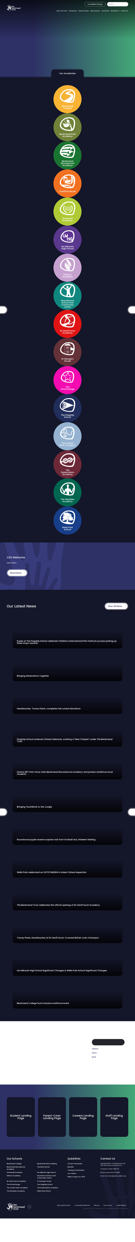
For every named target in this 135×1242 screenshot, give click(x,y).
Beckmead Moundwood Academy (16, 1168)
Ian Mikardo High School (46, 1172)
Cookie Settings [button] (121, 1205)
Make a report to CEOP (76, 1177)
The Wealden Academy (16, 1191)
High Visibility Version (64, 1205)
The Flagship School (45, 1184)
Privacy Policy (107, 1205)
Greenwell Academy (14, 1172)
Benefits (71, 1167)
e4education (124, 1208)
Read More (15, 572)
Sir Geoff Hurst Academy (16, 1181)
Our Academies (67, 73)
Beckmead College (14, 1164)
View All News (115, 606)
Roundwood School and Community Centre (46, 1177)
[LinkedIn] (29, 1207)
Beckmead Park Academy (47, 1164)
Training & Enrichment (76, 1170)
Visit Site (97, 1063)
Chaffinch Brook (43, 1167)
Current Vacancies (75, 1164)
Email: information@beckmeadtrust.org (113, 1176)
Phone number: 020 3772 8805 (110, 1172)
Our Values (72, 1173)
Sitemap (96, 1205)
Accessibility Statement (82, 1205)
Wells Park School (44, 1191)
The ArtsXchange (13, 1184)
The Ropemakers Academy (47, 1188)
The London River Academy (17, 1188)
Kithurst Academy (13, 1176)
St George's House (44, 1181)
